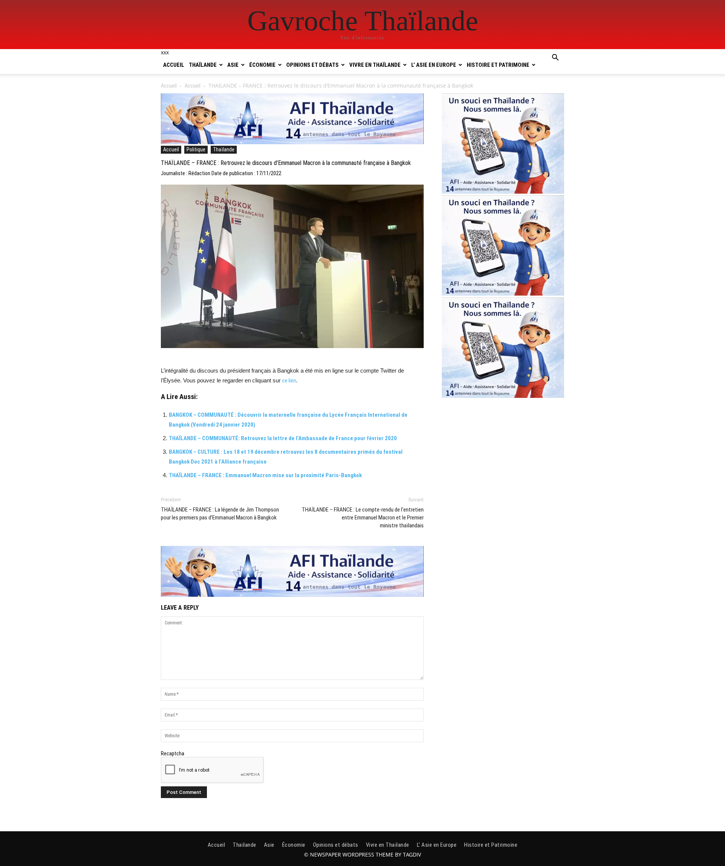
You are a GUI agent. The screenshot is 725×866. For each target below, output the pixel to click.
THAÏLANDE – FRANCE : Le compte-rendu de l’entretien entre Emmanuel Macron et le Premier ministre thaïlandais (363, 517)
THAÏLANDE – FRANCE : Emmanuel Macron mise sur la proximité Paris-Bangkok (265, 475)
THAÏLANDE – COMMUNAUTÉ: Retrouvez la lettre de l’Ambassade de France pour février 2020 (283, 438)
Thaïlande (203, 65)
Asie (233, 65)
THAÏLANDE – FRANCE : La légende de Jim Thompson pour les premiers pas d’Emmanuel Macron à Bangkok (220, 513)
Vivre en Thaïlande (375, 65)
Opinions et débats (312, 65)
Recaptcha (172, 753)
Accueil (173, 65)
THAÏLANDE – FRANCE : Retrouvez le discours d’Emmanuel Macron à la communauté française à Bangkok (286, 162)
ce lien (289, 380)
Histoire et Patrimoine (498, 65)
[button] (555, 58)
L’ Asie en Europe (433, 65)
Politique (196, 149)
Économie (262, 65)
